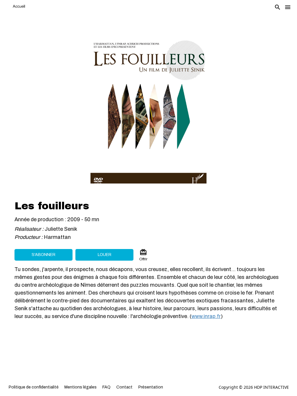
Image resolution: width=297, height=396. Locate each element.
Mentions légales (80, 387)
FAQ (106, 387)
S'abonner (43, 255)
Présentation (150, 387)
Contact (124, 387)
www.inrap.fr (206, 316)
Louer (104, 255)
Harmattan (58, 237)
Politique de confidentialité (34, 387)
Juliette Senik (61, 229)
